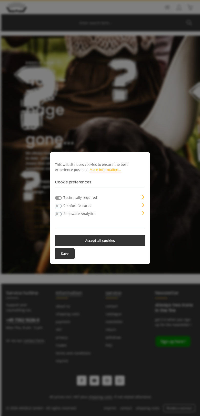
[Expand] (143, 196)
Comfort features (77, 205)
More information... (105, 169)
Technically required (80, 197)
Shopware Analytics (79, 213)
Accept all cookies (100, 240)
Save (65, 253)
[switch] (58, 206)
